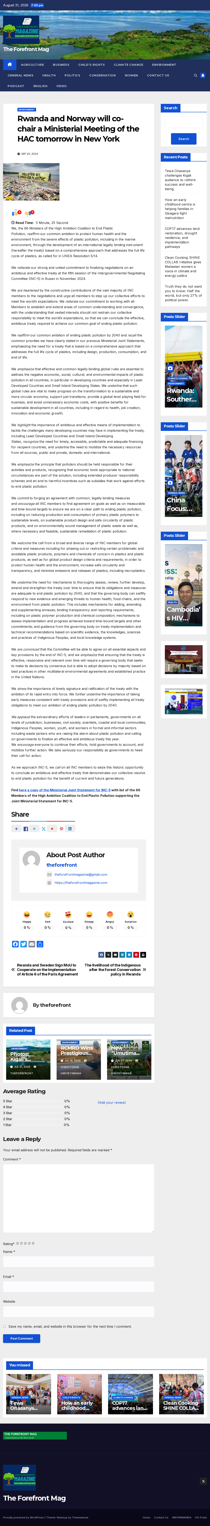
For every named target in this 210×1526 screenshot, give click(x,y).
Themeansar (80, 1517)
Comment (12, 1159)
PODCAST (16, 86)
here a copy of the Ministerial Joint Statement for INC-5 (65, 790)
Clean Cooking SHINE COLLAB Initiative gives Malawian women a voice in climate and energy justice (183, 266)
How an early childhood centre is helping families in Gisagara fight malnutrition (180, 209)
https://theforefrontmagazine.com (81, 883)
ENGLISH (40, 86)
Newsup (62, 1517)
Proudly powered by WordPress (24, 1517)
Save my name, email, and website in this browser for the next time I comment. (70, 1326)
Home (146, 1517)
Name (9, 1252)
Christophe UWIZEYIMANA (71, 1070)
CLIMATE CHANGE (128, 65)
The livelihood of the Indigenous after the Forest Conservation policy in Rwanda (112, 969)
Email (8, 1277)
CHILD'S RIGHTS (71, 1397)
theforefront (61, 865)
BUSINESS (61, 65)
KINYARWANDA (181, 1517)
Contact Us (158, 75)
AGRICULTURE (32, 65)
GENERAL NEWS (20, 75)
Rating (9, 1244)
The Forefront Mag (26, 49)
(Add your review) (112, 1102)
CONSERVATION (102, 75)
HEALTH (49, 75)
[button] (195, 75)
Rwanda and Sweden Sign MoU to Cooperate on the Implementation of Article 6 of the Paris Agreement (47, 969)
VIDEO (61, 86)
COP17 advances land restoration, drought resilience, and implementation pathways (182, 238)
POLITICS (72, 75)
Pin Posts (201, 1517)
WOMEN (131, 75)
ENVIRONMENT (164, 65)
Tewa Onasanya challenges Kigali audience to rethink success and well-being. (180, 180)
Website (9, 1301)
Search (170, 108)
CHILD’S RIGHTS (91, 65)
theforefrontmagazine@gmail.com (81, 874)
